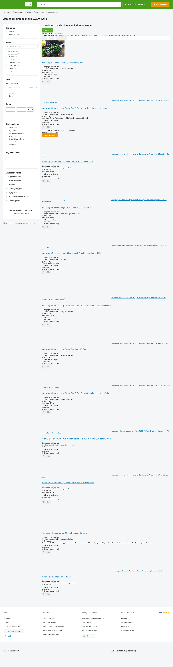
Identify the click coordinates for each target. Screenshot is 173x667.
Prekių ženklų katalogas (51, 634)
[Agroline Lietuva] (13, 4)
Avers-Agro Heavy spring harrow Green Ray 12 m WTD (66, 207)
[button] (44, 81)
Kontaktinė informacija (12, 626)
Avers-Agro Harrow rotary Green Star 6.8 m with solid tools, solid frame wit (75, 108)
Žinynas (6, 622)
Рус (9, 636)
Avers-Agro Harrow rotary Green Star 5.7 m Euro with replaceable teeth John (75, 393)
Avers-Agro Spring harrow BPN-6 (56, 577)
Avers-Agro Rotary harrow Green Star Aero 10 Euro (64, 533)
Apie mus (7, 618)
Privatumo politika (49, 622)
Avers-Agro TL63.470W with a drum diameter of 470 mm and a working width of (76, 439)
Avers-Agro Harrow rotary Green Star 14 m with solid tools (67, 162)
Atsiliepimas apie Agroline (52, 630)
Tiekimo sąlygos (49, 618)
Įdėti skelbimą (50, 135)
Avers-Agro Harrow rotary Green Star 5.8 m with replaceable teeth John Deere (76, 305)
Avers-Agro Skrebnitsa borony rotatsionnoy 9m (62, 62)
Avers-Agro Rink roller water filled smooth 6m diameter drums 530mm (72, 253)
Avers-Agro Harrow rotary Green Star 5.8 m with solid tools (68, 483)
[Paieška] (39, 4)
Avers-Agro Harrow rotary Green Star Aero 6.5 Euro (64, 349)
